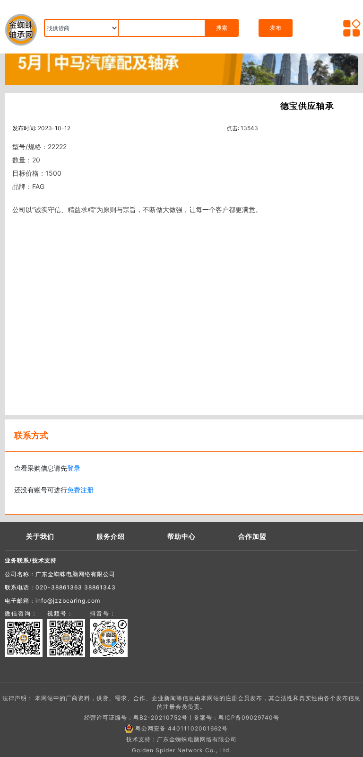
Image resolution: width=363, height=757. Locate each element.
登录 (73, 468)
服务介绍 (110, 536)
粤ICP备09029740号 (248, 717)
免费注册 (80, 490)
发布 (275, 27)
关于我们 (40, 536)
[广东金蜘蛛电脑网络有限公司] (181, 62)
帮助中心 (181, 536)
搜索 (221, 27)
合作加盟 (252, 536)
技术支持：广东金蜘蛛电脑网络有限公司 (181, 739)
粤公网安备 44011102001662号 (181, 728)
